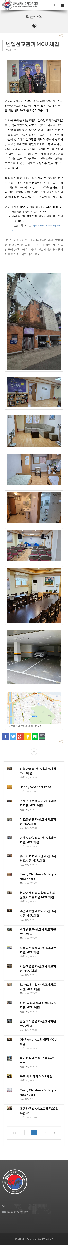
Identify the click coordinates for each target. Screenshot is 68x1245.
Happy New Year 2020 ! (36, 787)
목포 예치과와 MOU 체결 (36, 1076)
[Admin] (49, 1239)
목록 (60, 35)
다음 (53, 1132)
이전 (14, 1132)
